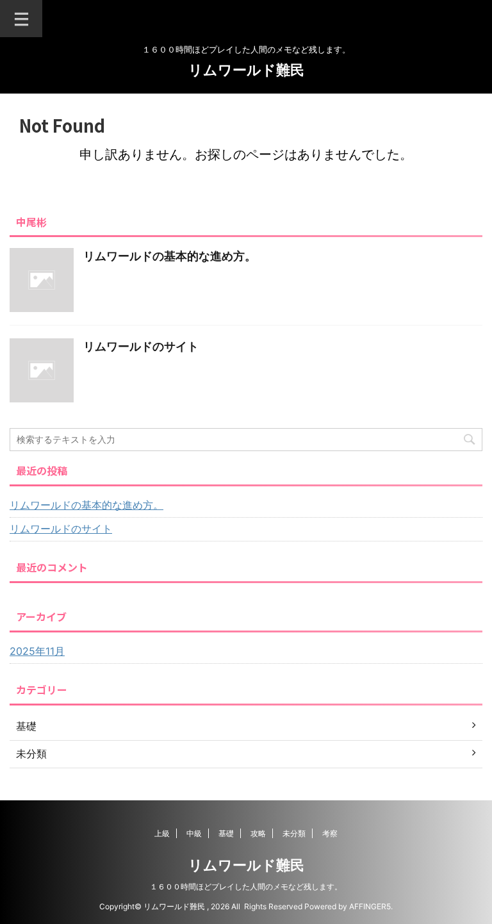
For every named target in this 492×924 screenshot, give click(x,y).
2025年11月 (37, 651)
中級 (194, 833)
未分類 (294, 833)
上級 (162, 833)
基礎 (226, 833)
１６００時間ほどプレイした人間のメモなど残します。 (246, 886)
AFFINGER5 (370, 906)
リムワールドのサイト (141, 346)
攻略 (258, 833)
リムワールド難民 (246, 70)
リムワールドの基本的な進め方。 (169, 256)
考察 (330, 833)
